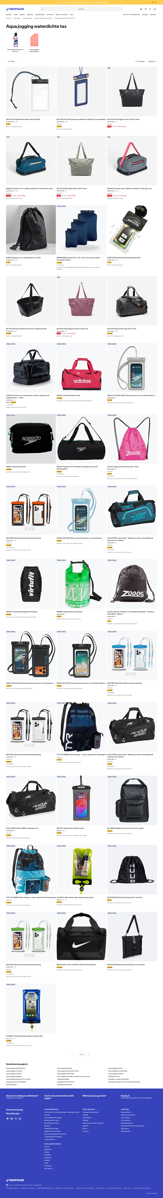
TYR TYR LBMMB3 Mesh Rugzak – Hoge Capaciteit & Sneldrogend (81, 755)
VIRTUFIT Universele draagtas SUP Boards (21, 612)
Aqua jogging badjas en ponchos (15, 50)
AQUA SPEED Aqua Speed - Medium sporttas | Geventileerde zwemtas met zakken (130, 539)
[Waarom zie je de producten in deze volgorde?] (136, 61)
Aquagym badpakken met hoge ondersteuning (124, 1082)
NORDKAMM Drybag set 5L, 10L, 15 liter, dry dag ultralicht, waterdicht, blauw (79, 259)
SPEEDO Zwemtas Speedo (16, 467)
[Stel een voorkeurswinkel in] (141, 9)
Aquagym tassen (114, 1076)
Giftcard (153, 14)
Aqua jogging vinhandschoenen (68, 1071)
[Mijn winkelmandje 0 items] (154, 9)
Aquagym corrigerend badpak (118, 1079)
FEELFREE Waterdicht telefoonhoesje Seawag (23, 538)
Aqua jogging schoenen (14, 1071)
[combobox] (152, 61)
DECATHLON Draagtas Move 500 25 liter (72, 188)
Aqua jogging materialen (65, 1073)
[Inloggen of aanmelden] (150, 9)
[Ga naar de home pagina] (15, 9)
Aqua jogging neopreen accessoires (18, 1079)
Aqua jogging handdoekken (34, 50)
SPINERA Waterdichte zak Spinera (69, 612)
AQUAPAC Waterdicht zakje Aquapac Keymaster (75, 897)
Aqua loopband (11, 1084)
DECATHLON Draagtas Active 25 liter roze (72, 329)
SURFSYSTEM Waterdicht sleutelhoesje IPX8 (124, 258)
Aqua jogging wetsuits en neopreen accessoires (73, 1076)
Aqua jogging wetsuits (14, 1073)
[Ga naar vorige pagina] (74, 1054)
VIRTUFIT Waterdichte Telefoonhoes (70, 828)
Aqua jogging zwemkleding (15, 1068)
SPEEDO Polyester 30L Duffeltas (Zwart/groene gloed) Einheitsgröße (77, 468)
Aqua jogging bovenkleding (117, 1071)
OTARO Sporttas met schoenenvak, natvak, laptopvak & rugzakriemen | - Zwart (28, 396)
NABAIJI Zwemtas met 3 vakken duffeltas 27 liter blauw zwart (29, 188)
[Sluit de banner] (155, 2)
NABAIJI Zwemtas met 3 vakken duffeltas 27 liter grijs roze (129, 188)
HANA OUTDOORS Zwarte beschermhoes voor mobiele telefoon (81, 683)
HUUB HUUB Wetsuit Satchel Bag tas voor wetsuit (126, 965)
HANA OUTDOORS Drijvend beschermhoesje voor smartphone (29, 683)
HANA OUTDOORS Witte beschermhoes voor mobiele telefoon (131, 395)
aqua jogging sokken (115, 1068)
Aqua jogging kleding (64, 1068)
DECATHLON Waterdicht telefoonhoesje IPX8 (23, 119)
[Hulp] (145, 9)
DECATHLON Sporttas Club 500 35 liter (121, 329)
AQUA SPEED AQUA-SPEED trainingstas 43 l (22, 828)
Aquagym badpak (63, 1079)
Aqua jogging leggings (14, 1076)
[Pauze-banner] (152, 2)
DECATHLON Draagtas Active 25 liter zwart (123, 119)
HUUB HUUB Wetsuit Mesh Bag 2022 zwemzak (124, 897)
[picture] (31, 91)
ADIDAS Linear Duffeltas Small (68, 395)
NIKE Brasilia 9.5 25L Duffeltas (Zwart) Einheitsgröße (76, 965)
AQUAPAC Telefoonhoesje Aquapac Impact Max (24, 1036)
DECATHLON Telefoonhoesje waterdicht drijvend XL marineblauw (81, 119)
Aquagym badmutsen (64, 1084)
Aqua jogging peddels (115, 1073)
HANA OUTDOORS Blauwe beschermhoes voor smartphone (79, 538)
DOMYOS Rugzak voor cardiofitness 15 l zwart (23, 258)
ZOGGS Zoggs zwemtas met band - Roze (123, 467)
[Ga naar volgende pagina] (88, 1054)
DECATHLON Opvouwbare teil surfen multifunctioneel (26, 329)
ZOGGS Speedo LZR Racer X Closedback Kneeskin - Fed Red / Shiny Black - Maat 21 (131, 613)
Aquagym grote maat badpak (16, 1082)
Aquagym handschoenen (65, 1082)
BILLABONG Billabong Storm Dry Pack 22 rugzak (125, 828)
